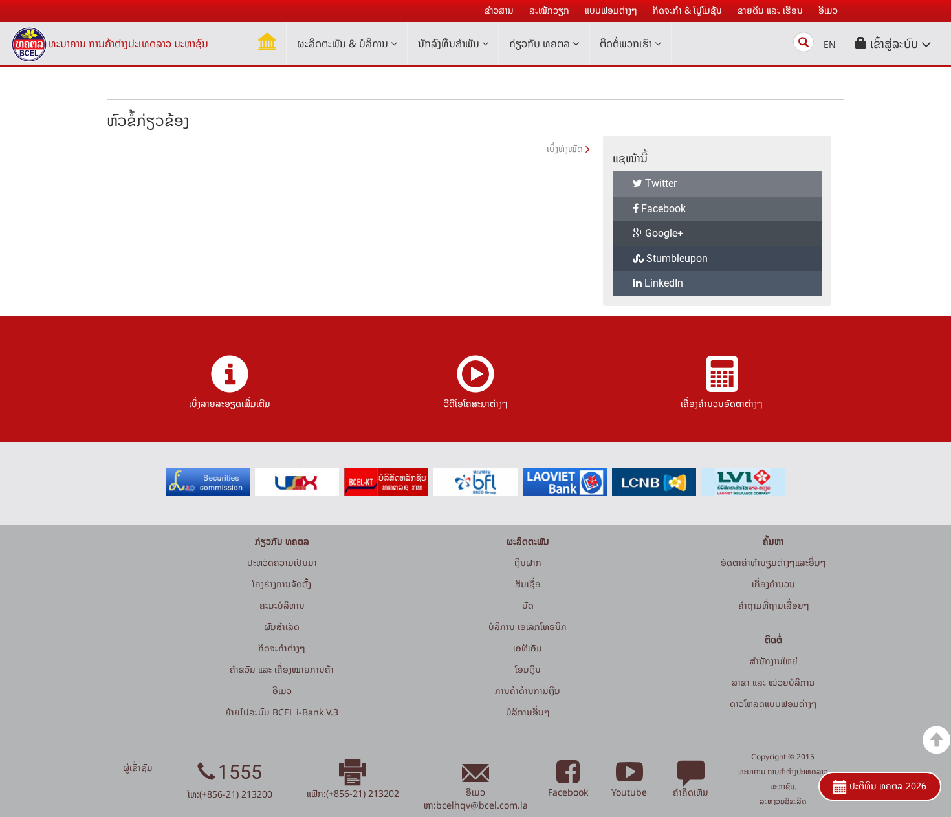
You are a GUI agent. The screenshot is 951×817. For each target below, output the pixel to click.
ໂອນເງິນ (528, 669)
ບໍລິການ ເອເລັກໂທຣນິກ (527, 626)
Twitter (659, 183)
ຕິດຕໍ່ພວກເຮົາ (627, 43)
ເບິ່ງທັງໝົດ (565, 148)
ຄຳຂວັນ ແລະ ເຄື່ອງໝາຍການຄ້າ (282, 669)
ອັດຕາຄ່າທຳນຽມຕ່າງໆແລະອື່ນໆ (773, 562)
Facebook (662, 208)
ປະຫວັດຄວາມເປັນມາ (282, 562)
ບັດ (528, 605)
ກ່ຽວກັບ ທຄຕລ (541, 43)
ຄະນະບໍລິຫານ (282, 605)
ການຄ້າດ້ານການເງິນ (527, 690)
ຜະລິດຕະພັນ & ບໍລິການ (344, 43)
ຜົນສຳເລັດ (282, 626)
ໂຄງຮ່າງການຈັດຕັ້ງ (281, 583)
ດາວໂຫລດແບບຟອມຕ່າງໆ (773, 703)
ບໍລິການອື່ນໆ (528, 711)
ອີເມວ (282, 690)
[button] (893, 43)
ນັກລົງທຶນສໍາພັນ (450, 43)
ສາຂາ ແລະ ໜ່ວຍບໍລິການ (773, 682)
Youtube (629, 792)
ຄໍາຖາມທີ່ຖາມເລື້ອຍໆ (773, 605)
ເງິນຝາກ (527, 562)
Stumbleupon (676, 258)
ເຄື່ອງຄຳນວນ (773, 583)
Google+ (662, 233)
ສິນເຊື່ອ (528, 583)
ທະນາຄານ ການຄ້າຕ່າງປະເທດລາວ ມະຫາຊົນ (128, 43)
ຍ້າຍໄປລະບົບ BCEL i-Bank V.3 (281, 711)
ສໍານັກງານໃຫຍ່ (774, 660)
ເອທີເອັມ (527, 647)
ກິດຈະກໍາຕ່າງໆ (281, 647)
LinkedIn (662, 283)
